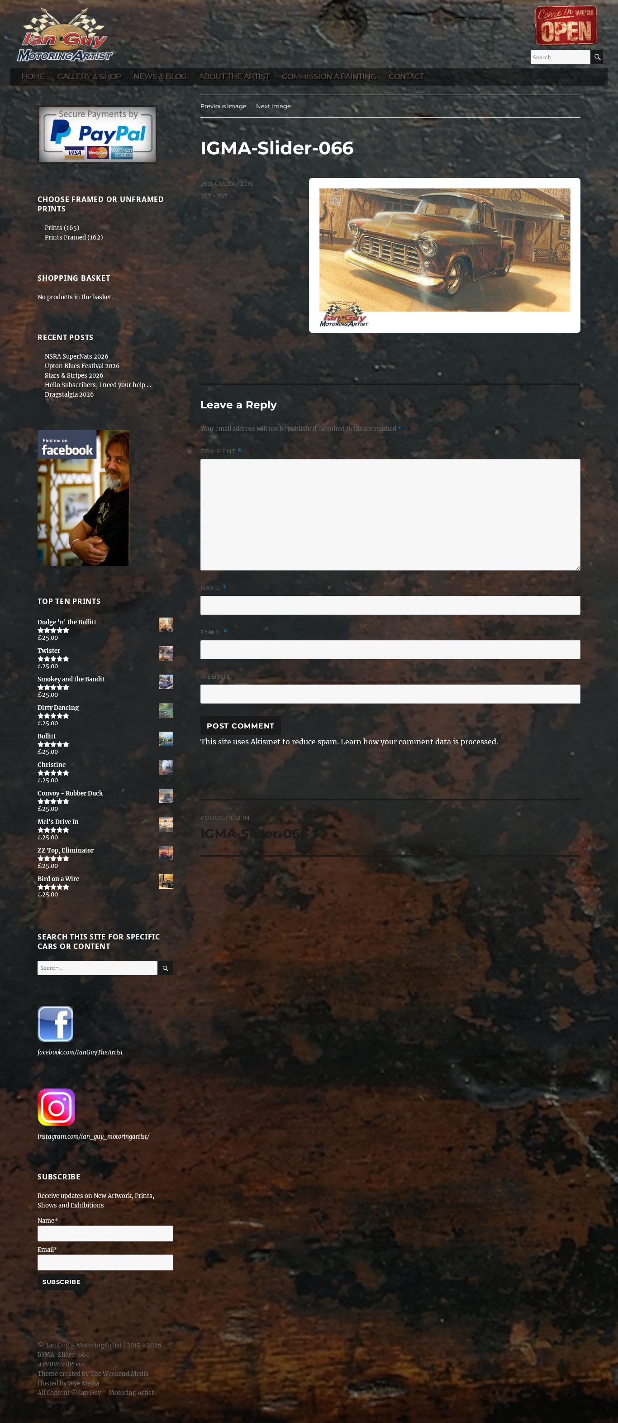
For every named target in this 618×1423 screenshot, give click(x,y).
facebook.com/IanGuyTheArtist (80, 1052)
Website (215, 676)
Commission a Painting (329, 76)
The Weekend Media (119, 1374)
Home (33, 76)
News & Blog (159, 76)
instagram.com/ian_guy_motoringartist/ (93, 1136)
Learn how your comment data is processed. (419, 741)
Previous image (223, 106)
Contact (406, 76)
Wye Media (83, 1383)
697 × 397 (214, 196)
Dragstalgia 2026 (69, 394)
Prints (53, 228)
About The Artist (234, 76)
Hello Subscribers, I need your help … (98, 385)
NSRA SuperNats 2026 (77, 356)
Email (214, 632)
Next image (273, 106)
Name (213, 588)
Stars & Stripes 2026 (74, 375)
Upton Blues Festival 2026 (82, 366)
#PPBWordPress (61, 1364)
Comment (221, 451)
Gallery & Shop (89, 76)
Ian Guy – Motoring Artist (84, 1345)
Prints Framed (65, 237)
